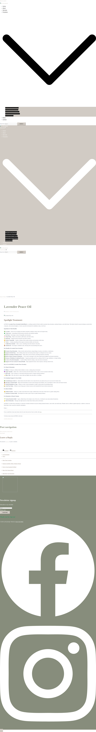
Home (4, 6)
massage (11, 418)
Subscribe (5, 512)
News (4, 117)
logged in (7, 441)
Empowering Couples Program (12, 113)
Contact (5, 119)
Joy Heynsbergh (14, 311)
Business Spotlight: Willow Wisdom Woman (12, 463)
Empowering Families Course (12, 111)
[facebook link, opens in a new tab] (48, 618)
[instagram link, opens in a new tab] (48, 728)
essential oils (6, 418)
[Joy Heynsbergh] (4, 3)
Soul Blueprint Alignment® (11, 109)
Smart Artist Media (19, 521)
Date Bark (2, 433)
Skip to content (3, 0)
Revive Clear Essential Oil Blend (9, 467)
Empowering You (9, 115)
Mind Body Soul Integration (12, 107)
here (41, 412)
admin (6, 311)
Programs (5, 12)
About (4, 8)
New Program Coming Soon (6, 431)
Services (5, 10)
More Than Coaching (7, 460)
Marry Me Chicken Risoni (8, 470)
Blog (5, 296)
